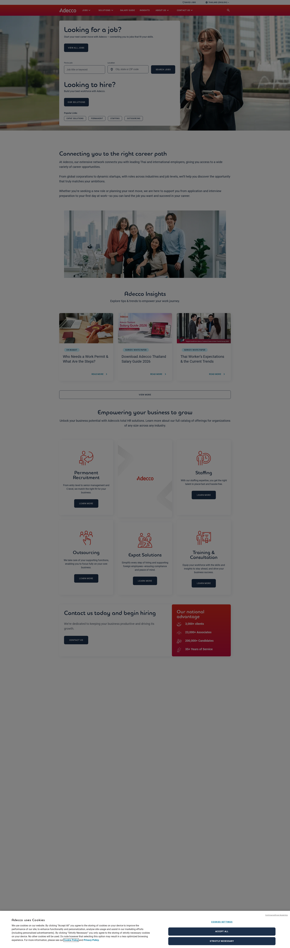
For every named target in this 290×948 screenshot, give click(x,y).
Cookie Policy (71, 940)
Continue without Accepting (276, 915)
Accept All (222, 931)
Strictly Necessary (222, 941)
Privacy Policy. (91, 940)
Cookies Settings (221, 922)
